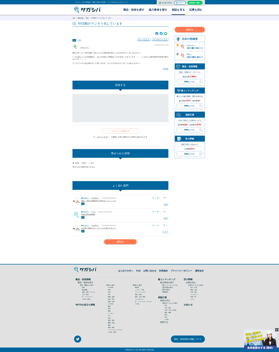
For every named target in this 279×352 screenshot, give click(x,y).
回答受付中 (86, 198)
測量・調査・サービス (88, 292)
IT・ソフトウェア (87, 297)
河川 (109, 294)
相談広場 (80, 18)
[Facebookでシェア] (156, 33)
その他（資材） (86, 299)
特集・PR (193, 297)
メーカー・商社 (139, 290)
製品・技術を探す (134, 9)
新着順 (84, 163)
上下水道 (110, 304)
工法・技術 (85, 294)
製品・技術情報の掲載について (188, 339)
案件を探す (166, 290)
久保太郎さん (95, 198)
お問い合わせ (149, 270)
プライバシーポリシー (181, 270)
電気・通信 (111, 320)
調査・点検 (193, 290)
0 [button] (148, 39)
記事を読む (196, 9)
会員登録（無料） (195, 3)
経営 (166, 315)
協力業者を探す (158, 9)
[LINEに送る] (165, 33)
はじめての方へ (167, 3)
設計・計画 (193, 287)
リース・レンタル (140, 292)
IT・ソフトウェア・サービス (143, 301)
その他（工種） (112, 332)
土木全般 (110, 287)
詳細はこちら (189, 81)
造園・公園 (111, 301)
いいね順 (91, 163)
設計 (166, 305)
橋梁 (109, 311)
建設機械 (84, 290)
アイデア (165, 232)
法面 (109, 292)
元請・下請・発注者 (170, 310)
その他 (137, 304)
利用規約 (163, 270)
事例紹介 (165, 292)
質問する (120, 241)
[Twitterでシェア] (161, 33)
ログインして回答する (120, 131)
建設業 (137, 287)
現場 (79, 40)
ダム (109, 316)
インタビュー (194, 294)
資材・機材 (168, 312)
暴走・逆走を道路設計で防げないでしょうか (98, 201)
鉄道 (109, 318)
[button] (142, 39)
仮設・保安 (111, 299)
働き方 (166, 218)
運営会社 (199, 270)
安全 (87, 18)
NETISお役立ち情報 (85, 304)
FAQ (138, 270)
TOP (73, 18)
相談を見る (178, 9)
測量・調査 (111, 327)
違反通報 (165, 69)
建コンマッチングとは (170, 285)
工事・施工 (168, 308)
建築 (109, 325)
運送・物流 (138, 294)
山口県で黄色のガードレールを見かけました (98, 228)
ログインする (102, 137)
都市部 (166, 205)
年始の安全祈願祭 (88, 214)
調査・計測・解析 (140, 297)
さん (190, 45)
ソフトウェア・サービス (115, 330)
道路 (109, 290)
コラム (192, 299)
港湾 (109, 308)
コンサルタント (139, 299)
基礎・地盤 (111, 297)
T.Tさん (93, 212)
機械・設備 (111, 323)
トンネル (110, 313)
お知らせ (188, 304)
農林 (109, 306)
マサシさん (84, 47)
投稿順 (77, 163)
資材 (83, 287)
